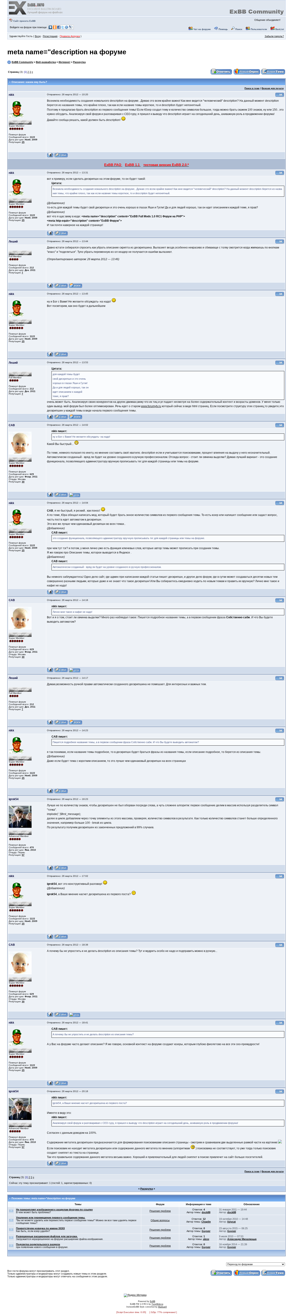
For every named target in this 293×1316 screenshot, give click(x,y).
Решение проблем (160, 1211)
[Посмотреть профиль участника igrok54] (50, 869)
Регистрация (50, 36)
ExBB (152, 1301)
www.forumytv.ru (151, 406)
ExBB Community (22, 62)
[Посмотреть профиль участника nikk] (50, 156)
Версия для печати (273, 88)
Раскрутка (79, 62)
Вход (38, 36)
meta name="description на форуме (66, 52)
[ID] (279, 96)
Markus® (162, 1307)
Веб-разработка (46, 62)
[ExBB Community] (36, 14)
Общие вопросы (160, 1220)
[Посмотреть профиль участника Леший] (50, 287)
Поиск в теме (252, 88)
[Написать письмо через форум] (61, 156)
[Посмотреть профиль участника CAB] (50, 496)
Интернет (64, 62)
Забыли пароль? (274, 36)
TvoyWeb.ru (157, 1304)
